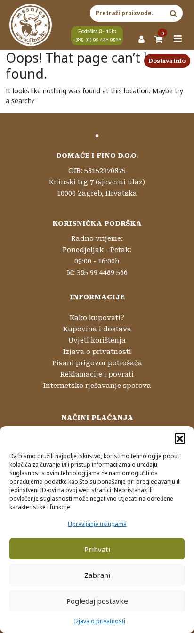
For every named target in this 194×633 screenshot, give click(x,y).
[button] (180, 438)
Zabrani (97, 575)
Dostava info (167, 61)
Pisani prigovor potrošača (97, 363)
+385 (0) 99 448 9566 (97, 39)
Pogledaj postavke (97, 601)
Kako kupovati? (97, 317)
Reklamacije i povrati (97, 374)
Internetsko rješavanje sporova (97, 385)
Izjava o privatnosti (99, 621)
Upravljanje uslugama (97, 524)
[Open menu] (178, 39)
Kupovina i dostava (97, 329)
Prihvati (97, 549)
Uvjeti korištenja (97, 340)
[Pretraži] (173, 13)
